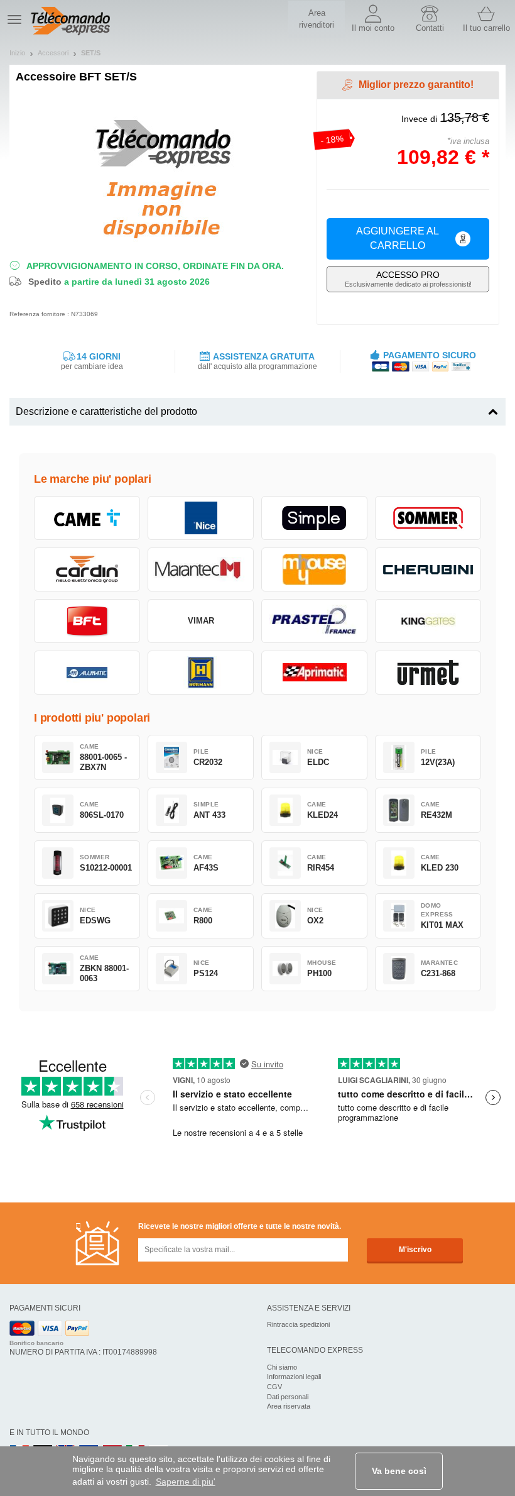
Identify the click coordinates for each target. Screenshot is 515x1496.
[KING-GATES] (428, 621)
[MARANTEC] (201, 569)
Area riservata (288, 1406)
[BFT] (87, 621)
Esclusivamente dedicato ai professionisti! (408, 279)
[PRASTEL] (314, 621)
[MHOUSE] (314, 569)
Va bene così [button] (399, 1471)
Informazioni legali (294, 1376)
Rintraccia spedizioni (298, 1324)
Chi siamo (282, 1367)
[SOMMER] (428, 518)
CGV (274, 1386)
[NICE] (201, 518)
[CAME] (87, 518)
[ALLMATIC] (87, 673)
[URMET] (428, 673)
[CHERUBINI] (428, 569)
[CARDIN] (87, 569)
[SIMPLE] (314, 518)
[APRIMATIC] (314, 673)
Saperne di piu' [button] (185, 1482)
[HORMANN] (201, 673)
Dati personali (287, 1396)
